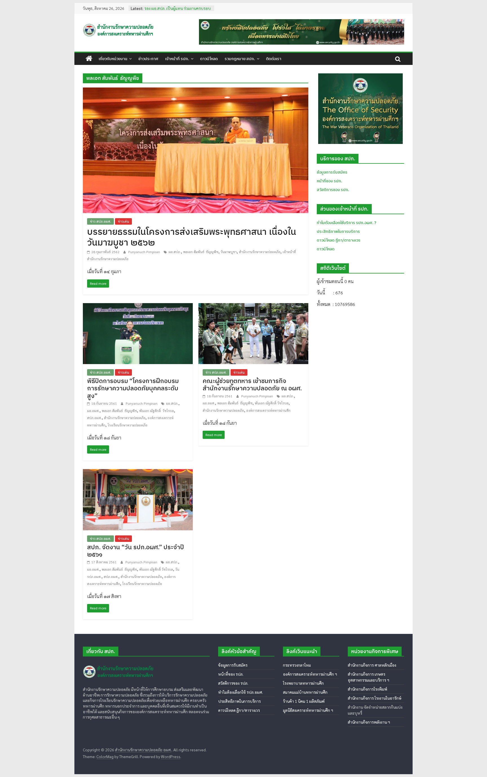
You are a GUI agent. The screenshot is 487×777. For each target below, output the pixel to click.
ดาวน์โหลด (209, 58)
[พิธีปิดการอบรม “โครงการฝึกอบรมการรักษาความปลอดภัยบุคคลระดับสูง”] (138, 307)
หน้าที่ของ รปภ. (329, 180)
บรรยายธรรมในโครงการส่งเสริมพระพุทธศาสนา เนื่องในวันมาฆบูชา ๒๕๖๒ (191, 237)
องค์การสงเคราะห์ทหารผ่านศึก (268, 410)
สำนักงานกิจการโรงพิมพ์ (367, 688)
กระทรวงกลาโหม (297, 664)
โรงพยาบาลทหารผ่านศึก (303, 683)
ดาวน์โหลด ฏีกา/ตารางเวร (338, 240)
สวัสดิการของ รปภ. (333, 189)
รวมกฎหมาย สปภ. (240, 58)
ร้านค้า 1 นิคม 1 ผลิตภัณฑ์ (304, 701)
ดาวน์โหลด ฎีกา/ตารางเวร (239, 710)
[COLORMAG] (119, 663)
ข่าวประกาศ (148, 58)
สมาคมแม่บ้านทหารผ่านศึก (305, 692)
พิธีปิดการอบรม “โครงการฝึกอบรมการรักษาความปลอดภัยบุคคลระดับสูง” (133, 388)
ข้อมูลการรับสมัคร (332, 172)
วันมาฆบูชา (229, 251)
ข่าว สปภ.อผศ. (100, 221)
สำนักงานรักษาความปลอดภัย (259, 251)
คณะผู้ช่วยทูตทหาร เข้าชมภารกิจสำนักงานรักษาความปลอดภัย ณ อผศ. (252, 384)
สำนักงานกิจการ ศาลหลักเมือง (372, 664)
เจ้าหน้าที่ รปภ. (177, 58)
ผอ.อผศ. (93, 410)
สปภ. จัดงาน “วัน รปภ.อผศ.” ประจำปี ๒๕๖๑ (135, 550)
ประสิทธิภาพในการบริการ (338, 231)
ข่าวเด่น (123, 221)
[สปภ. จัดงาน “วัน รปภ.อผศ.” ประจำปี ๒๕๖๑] (138, 473)
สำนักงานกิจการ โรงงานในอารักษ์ (374, 698)
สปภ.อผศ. (94, 417)
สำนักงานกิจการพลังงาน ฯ (369, 722)
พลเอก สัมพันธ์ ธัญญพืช (200, 251)
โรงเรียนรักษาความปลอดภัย (127, 425)
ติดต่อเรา (273, 58)
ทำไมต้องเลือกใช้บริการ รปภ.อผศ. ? (346, 222)
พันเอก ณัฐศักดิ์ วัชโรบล (156, 410)
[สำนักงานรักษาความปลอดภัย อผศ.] (89, 59)
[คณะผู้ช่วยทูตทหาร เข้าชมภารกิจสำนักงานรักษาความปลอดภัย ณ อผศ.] (253, 307)
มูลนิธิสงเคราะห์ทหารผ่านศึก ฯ (308, 710)
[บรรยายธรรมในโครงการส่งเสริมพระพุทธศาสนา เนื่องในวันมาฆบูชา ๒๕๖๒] (195, 91)
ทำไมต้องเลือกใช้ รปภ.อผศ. (240, 692)
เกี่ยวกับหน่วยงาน (113, 58)
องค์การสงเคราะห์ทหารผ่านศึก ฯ (310, 674)
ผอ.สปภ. (175, 251)
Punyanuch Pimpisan (144, 251)
